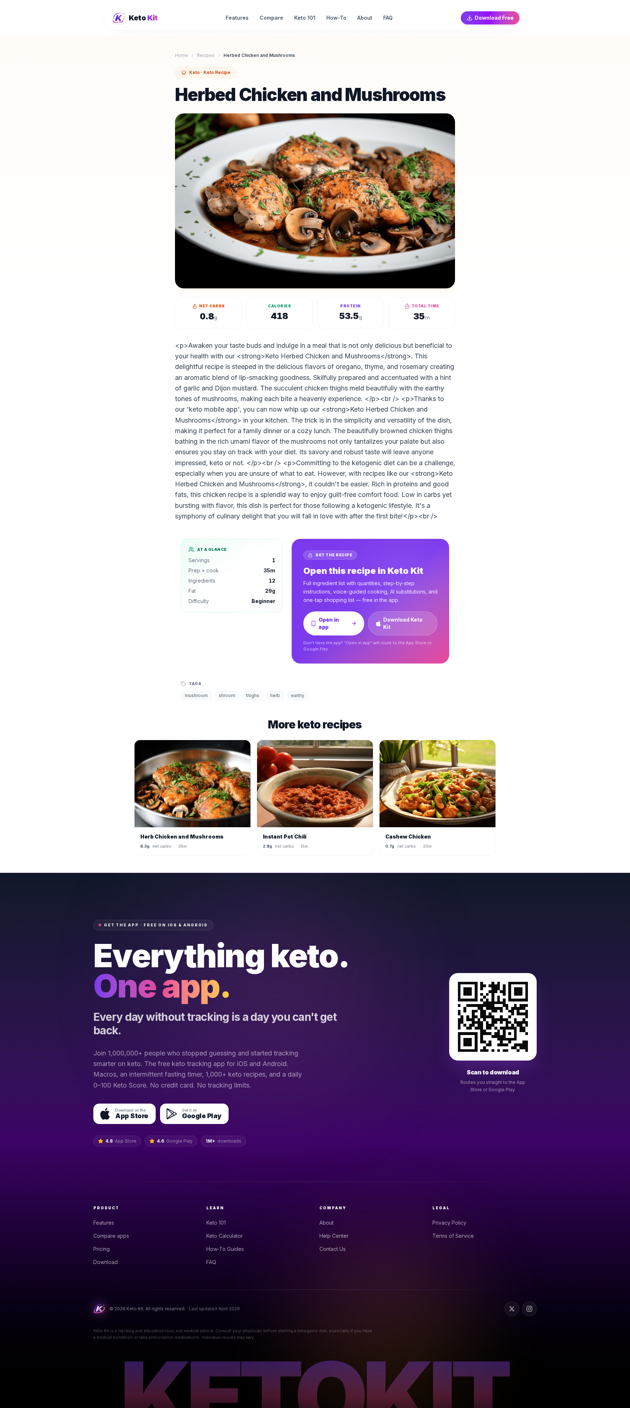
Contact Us (332, 1249)
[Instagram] (529, 1309)
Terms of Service (453, 1236)
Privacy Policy (449, 1223)
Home (181, 55)
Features (103, 1223)
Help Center (334, 1236)
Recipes (206, 55)
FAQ (211, 1262)
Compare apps (111, 1236)
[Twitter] (512, 1309)
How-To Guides (225, 1249)
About (326, 1223)
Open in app (329, 623)
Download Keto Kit (403, 623)
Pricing (101, 1249)
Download (105, 1262)
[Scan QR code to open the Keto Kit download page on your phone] (493, 1017)
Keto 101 (216, 1223)
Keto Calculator (224, 1236)
